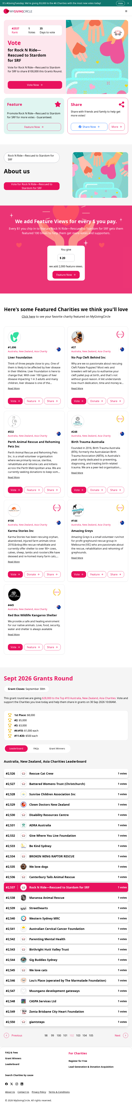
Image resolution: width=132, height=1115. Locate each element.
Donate (94, 401)
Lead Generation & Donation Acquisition (91, 1066)
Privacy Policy (39, 1091)
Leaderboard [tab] (16, 748)
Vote (120, 3)
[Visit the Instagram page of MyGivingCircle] (16, 1084)
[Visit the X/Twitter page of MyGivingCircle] (11, 1084)
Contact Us (23, 1091)
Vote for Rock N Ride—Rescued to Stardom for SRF (31, 186)
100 (59, 1035)
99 (52, 1035)
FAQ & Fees (11, 1052)
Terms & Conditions (59, 1091)
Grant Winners (13, 1058)
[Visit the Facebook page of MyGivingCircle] (6, 1084)
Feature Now (64, 275)
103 (78, 1035)
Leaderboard (12, 1064)
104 (84, 1035)
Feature (31, 401)
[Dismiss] (128, 3)
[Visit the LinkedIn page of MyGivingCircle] (22, 1084)
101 (65, 1035)
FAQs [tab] (36, 748)
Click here (28, 316)
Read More (14, 388)
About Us (10, 1091)
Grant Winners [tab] (57, 748)
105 (91, 1035)
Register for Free (78, 1060)
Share (50, 401)
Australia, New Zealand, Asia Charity (27, 351)
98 (46, 1035)
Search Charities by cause (19, 1075)
